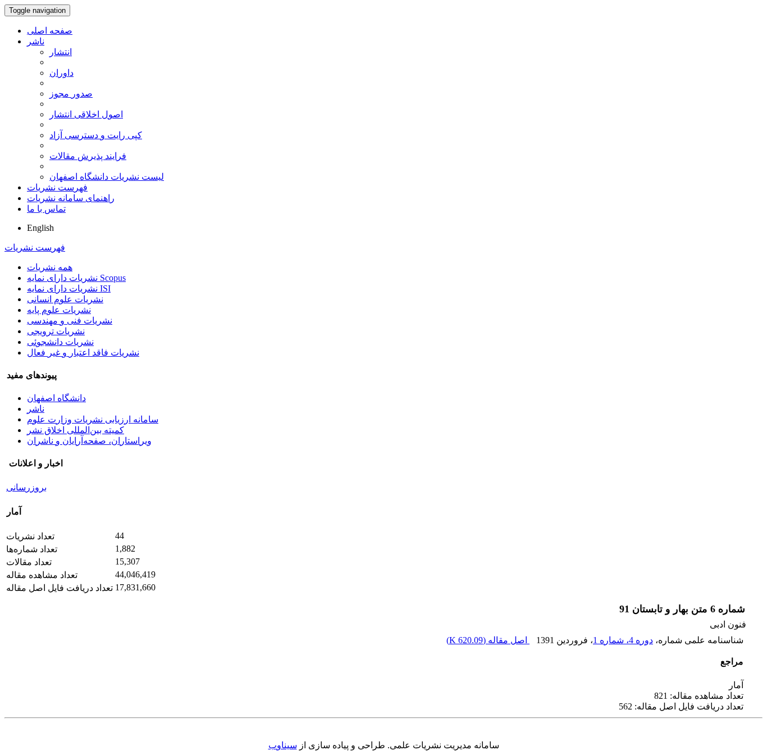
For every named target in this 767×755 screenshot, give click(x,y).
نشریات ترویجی (56, 331)
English (40, 228)
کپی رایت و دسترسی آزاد (95, 135)
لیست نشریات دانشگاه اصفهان (106, 176)
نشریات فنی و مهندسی (69, 320)
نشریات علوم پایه (59, 310)
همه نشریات (49, 267)
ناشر (35, 41)
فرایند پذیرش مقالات (87, 156)
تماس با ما (46, 208)
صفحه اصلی (49, 30)
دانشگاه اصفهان (56, 398)
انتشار (60, 52)
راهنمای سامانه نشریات (71, 198)
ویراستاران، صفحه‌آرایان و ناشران (89, 440)
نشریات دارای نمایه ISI (69, 288)
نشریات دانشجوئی (60, 342)
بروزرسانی (26, 487)
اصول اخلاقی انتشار (86, 114)
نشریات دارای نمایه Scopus (76, 278)
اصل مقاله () (487, 640)
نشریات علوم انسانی (65, 299)
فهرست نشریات (57, 187)
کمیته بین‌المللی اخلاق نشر (75, 430)
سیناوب (282, 745)
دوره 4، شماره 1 (623, 640)
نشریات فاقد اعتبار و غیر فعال (83, 352)
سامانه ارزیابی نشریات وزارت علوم (92, 419)
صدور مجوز (71, 93)
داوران (61, 73)
